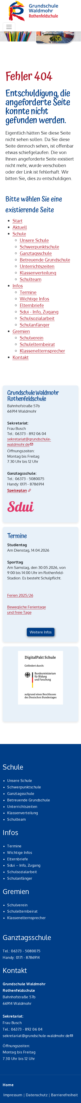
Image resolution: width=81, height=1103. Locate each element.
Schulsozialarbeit (22, 872)
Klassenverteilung (22, 813)
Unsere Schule (19, 780)
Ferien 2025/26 (20, 595)
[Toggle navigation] (9, 26)
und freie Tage (19, 612)
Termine (14, 846)
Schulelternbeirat (22, 911)
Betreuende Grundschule (28, 800)
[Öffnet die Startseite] (33, 11)
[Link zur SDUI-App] (20, 506)
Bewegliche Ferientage (26, 607)
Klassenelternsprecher (26, 918)
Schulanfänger (19, 878)
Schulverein (17, 905)
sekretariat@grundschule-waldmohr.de (36, 1035)
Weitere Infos (41, 632)
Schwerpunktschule (24, 787)
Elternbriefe (17, 859)
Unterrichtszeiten (22, 806)
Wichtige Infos (19, 852)
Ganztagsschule (20, 793)
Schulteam (16, 819)
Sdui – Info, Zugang (23, 865)
